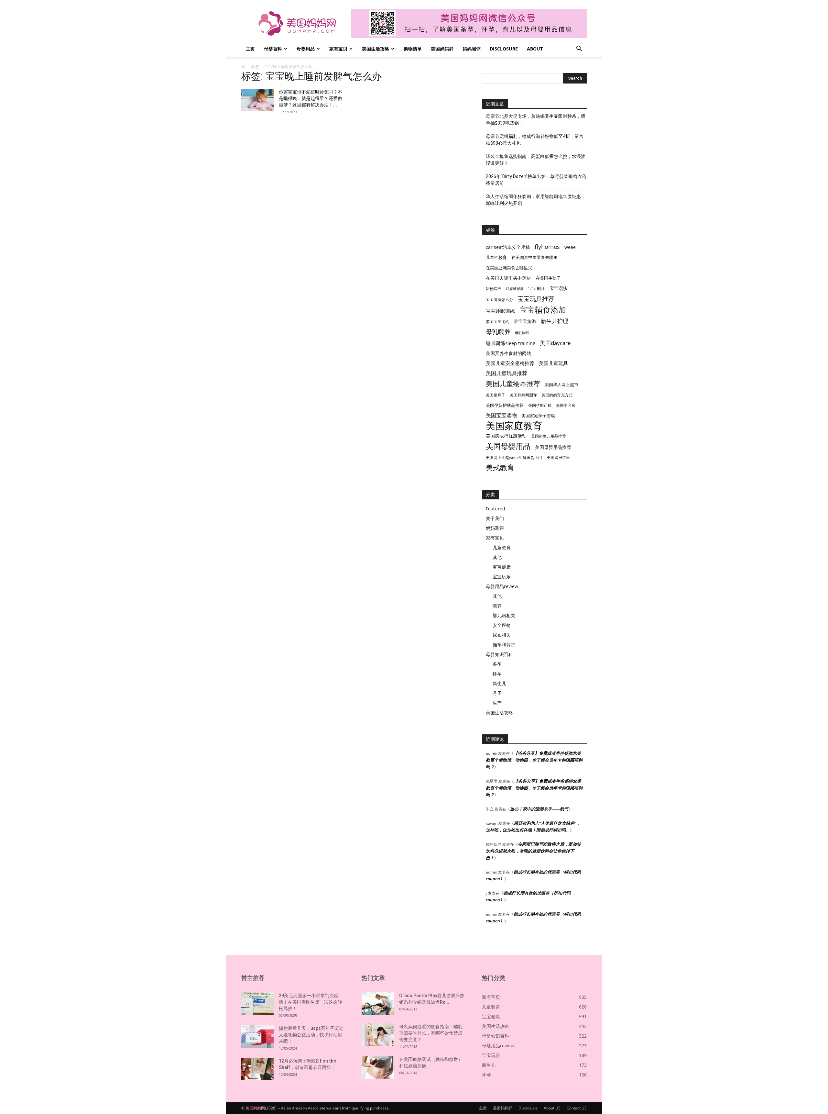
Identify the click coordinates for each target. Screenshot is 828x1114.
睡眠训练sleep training (510, 343)
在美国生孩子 (548, 278)
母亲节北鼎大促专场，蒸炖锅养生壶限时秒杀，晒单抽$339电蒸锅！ (535, 120)
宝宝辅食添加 (542, 309)
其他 (497, 557)
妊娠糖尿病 (515, 288)
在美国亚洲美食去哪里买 (509, 268)
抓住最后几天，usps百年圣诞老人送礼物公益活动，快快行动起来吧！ (311, 1035)
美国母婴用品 (508, 446)
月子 (497, 693)
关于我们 (495, 518)
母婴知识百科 (499, 654)
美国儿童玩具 (553, 363)
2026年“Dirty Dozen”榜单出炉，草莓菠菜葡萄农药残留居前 (536, 180)
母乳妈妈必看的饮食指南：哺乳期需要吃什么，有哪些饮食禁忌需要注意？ (431, 1033)
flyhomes (547, 246)
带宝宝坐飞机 (497, 321)
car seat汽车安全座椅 (508, 247)
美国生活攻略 (375, 49)
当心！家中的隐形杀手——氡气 (539, 809)
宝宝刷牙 (536, 288)
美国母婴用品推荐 (553, 447)
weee (570, 247)
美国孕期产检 (539, 405)
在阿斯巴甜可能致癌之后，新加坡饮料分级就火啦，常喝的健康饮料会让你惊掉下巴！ (533, 851)
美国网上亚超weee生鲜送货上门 (514, 457)
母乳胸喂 (522, 332)
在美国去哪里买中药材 (508, 278)
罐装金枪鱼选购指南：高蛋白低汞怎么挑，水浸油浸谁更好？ (535, 160)
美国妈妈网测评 (523, 395)
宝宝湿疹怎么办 (499, 299)
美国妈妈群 (442, 49)
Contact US (577, 1108)
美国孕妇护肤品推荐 (505, 405)
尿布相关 (502, 635)
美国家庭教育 (514, 425)
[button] (579, 49)
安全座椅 (502, 625)
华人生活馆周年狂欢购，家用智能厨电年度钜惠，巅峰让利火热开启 (535, 200)
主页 (250, 49)
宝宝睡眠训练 (500, 310)
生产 (497, 703)
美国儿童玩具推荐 (506, 373)
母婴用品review (502, 586)
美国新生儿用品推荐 (548, 436)
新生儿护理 (554, 320)
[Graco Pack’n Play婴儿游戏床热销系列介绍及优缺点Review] (378, 1003)
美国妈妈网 (255, 1108)
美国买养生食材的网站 (508, 353)
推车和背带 (504, 644)
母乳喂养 (498, 331)
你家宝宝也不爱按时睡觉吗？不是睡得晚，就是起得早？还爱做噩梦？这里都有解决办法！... (310, 98)
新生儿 (499, 683)
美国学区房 (565, 405)
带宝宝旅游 (525, 321)
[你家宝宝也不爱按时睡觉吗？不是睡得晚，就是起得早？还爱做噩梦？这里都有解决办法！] (257, 100)
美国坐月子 (495, 395)
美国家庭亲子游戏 (538, 415)
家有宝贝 (338, 49)
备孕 (497, 664)
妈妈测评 (472, 49)
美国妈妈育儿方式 (556, 395)
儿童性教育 (496, 257)
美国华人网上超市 (561, 384)
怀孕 (497, 674)
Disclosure (504, 49)
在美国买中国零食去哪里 (534, 257)
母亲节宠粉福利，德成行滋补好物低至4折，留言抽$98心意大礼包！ (534, 140)
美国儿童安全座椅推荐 (510, 363)
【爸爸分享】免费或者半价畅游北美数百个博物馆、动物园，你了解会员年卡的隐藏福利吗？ (534, 760)
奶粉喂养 (493, 288)
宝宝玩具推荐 (536, 298)
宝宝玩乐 (502, 577)
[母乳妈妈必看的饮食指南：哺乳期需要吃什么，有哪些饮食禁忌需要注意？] (378, 1034)
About (535, 49)
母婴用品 (306, 49)
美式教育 (500, 467)
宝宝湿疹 (559, 288)
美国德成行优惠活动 (506, 436)
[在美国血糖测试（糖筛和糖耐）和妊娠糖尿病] (378, 1067)
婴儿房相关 (504, 615)
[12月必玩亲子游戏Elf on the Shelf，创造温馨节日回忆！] (257, 1069)
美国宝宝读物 (501, 415)
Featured (495, 509)
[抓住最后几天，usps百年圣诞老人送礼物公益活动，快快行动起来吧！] (257, 1036)
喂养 (497, 606)
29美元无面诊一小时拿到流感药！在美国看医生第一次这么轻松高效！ (310, 1002)
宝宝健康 (502, 567)
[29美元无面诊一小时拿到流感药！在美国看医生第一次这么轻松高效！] (257, 1003)
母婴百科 (273, 49)
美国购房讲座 (558, 457)
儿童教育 (502, 547)
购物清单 (413, 49)
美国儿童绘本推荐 (513, 383)
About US (552, 1108)
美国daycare (555, 343)
